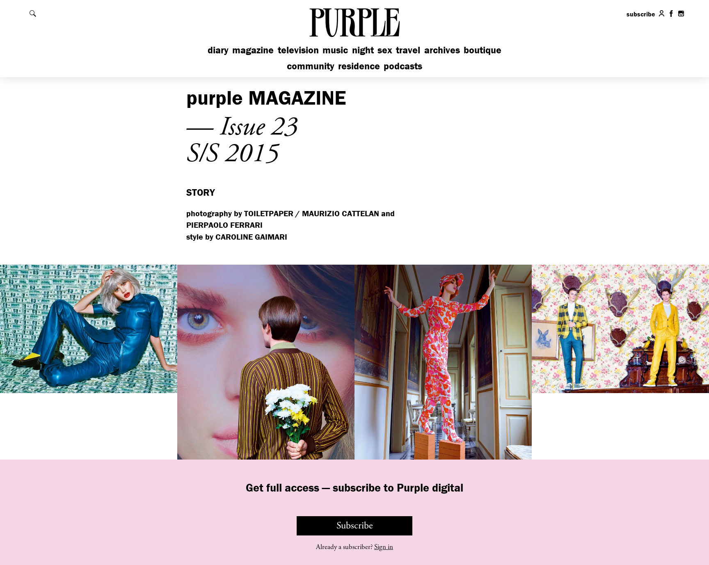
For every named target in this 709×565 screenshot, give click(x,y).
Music (335, 50)
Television (298, 50)
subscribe (641, 14)
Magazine (253, 50)
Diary (218, 50)
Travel (408, 50)
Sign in (383, 546)
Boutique (482, 50)
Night (363, 50)
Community (310, 66)
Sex (384, 50)
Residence (359, 66)
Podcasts (403, 66)
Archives (442, 50)
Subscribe (354, 525)
